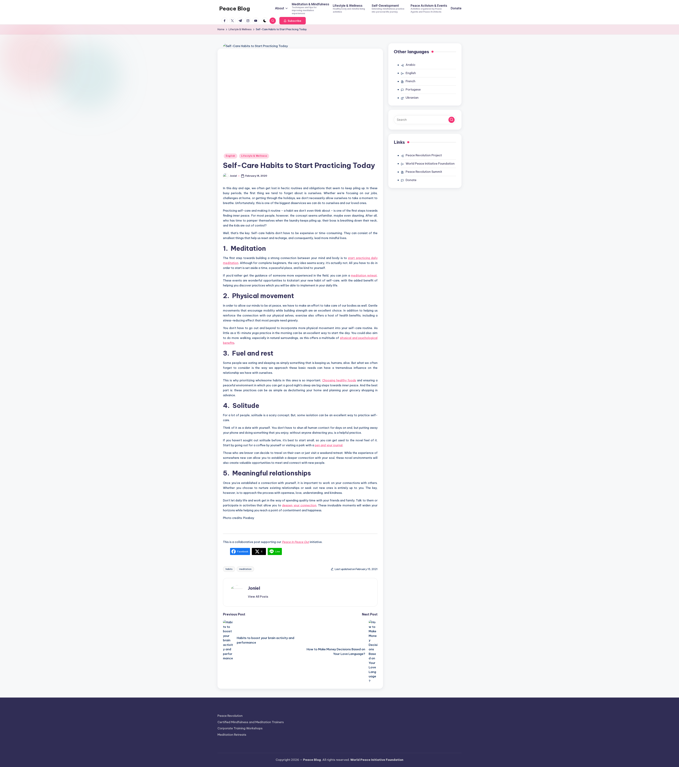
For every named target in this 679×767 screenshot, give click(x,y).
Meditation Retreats (231, 735)
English (230, 156)
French (410, 81)
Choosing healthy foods (339, 380)
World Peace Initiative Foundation (430, 163)
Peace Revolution (230, 716)
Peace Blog (234, 8)
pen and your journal (329, 445)
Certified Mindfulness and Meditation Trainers (250, 722)
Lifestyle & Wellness (254, 156)
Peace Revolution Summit (424, 172)
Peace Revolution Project (424, 155)
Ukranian (412, 98)
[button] (292, 20)
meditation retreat (364, 275)
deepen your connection (299, 505)
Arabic (410, 65)
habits (229, 569)
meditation (245, 569)
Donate (411, 180)
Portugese (413, 89)
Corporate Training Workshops (240, 728)
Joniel (254, 588)
